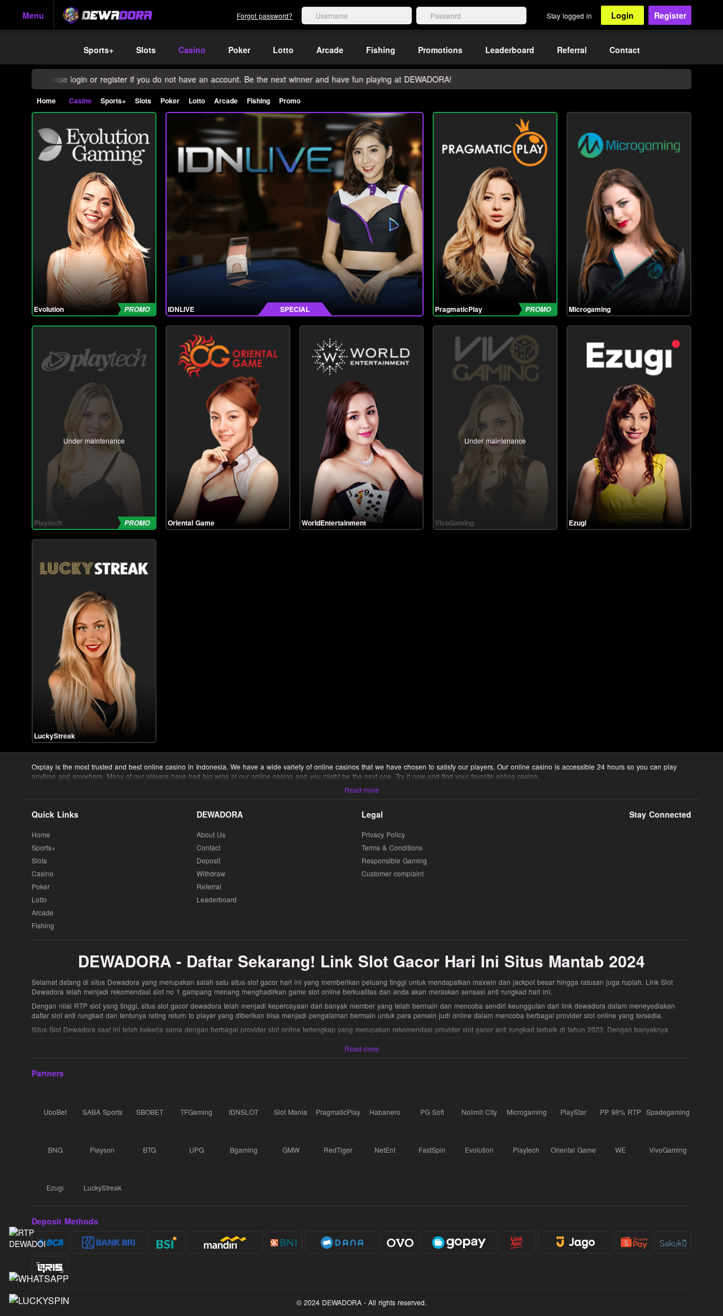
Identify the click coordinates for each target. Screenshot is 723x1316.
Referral (209, 887)
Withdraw (211, 874)
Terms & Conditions (392, 848)
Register (670, 15)
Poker (170, 100)
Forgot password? (265, 15)
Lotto (197, 100)
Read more (362, 789)
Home (46, 100)
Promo (289, 100)
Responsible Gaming (394, 861)
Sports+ (113, 100)
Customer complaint (394, 873)
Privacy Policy (383, 835)
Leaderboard (217, 900)
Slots (143, 100)
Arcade (226, 100)
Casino (80, 100)
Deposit (208, 861)
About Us (211, 835)
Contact (208, 848)
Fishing (258, 100)
